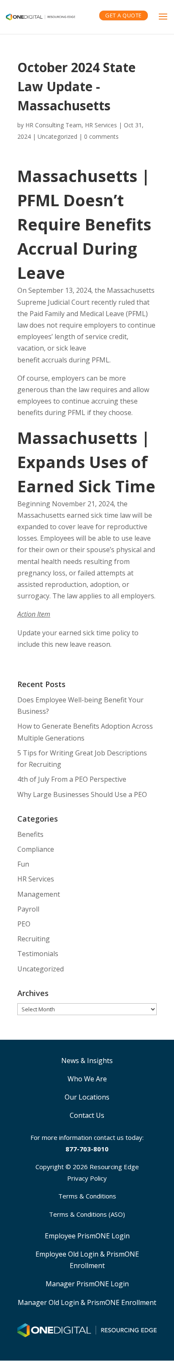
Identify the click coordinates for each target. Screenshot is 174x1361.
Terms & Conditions (87, 1196)
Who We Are (87, 1078)
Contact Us (87, 1115)
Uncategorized (57, 136)
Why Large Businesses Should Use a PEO (82, 794)
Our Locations (87, 1097)
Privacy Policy (87, 1178)
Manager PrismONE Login (87, 1283)
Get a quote (123, 15)
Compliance (35, 849)
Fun (23, 864)
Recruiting (33, 938)
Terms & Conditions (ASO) (87, 1214)
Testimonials (37, 953)
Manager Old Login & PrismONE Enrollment (87, 1302)
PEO (23, 924)
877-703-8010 (87, 1149)
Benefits (30, 834)
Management (38, 894)
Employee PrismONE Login (87, 1235)
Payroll (28, 909)
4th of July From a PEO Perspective (71, 779)
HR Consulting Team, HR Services (71, 125)
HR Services (35, 879)
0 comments (101, 136)
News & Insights (87, 1060)
